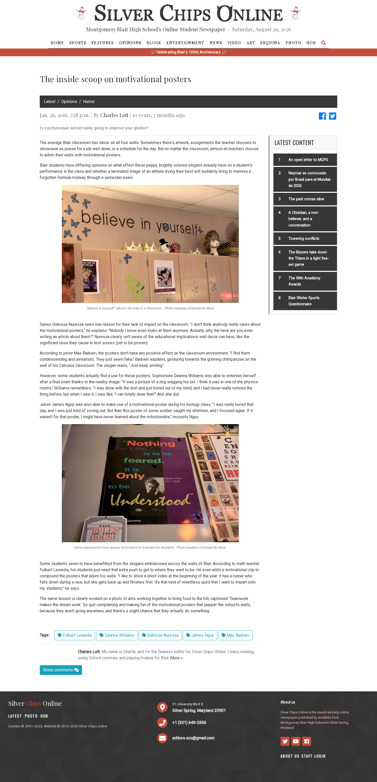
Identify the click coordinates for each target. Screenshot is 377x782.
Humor (89, 101)
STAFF (307, 756)
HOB (311, 42)
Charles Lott (114, 114)
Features (103, 42)
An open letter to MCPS (308, 160)
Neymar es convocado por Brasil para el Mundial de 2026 (309, 179)
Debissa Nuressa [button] (162, 635)
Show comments (58, 669)
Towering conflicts (304, 238)
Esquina (270, 42)
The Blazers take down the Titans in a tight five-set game (309, 258)
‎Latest (49, 101)
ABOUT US (290, 756)
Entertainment (185, 42)
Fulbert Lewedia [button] (77, 635)
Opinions (130, 42)
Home (57, 42)
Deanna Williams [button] (119, 635)
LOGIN (320, 756)
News (216, 42)
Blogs (154, 42)
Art (251, 42)
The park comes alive (306, 199)
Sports (78, 42)
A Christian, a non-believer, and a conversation (304, 219)
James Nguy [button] (202, 635)
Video (234, 42)
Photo (293, 42)
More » (176, 657)
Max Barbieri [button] (237, 635)
